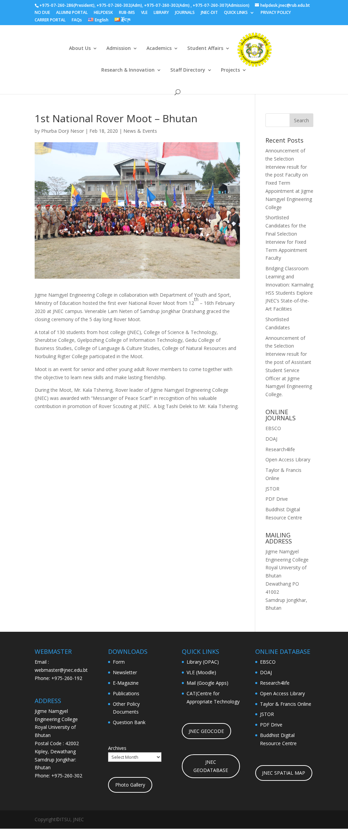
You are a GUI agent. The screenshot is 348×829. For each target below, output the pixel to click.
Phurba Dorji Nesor (62, 131)
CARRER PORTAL (50, 20)
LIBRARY (161, 13)
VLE (144, 13)
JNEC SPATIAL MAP (283, 773)
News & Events (140, 131)
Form (119, 662)
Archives (117, 748)
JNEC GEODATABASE (210, 766)
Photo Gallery (130, 784)
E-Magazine (126, 683)
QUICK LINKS (236, 13)
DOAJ (271, 439)
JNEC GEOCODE (206, 731)
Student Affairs (205, 48)
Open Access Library (287, 459)
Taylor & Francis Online (285, 704)
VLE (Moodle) (201, 672)
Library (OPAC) (203, 662)
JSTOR (272, 488)
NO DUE (42, 13)
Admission (118, 48)
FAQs (77, 20)
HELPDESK (103, 13)
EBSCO (273, 428)
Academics (159, 48)
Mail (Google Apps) (207, 683)
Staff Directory (187, 70)
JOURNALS (185, 13)
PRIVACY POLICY (276, 13)
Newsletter (125, 672)
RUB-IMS (127, 13)
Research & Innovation (128, 70)
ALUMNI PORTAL (72, 13)
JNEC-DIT (209, 13)
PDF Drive (276, 499)
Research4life (280, 449)
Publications (126, 693)
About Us (80, 48)
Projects (230, 70)
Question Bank (129, 722)
